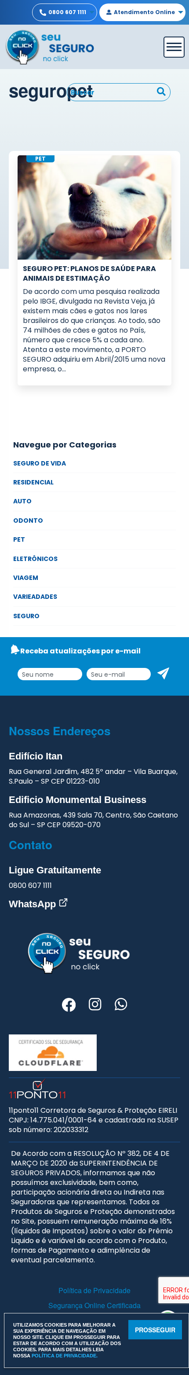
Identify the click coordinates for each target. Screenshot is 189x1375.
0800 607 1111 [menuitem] (67, 12)
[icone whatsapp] (121, 1006)
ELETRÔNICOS (35, 558)
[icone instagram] (95, 1006)
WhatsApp (33, 903)
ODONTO (28, 520)
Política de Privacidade (94, 1290)
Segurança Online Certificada (94, 1305)
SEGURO (26, 616)
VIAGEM (25, 577)
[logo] (49, 46)
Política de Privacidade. (65, 1355)
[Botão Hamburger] (174, 47)
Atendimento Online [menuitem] (144, 12)
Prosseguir (155, 1329)
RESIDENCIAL (33, 482)
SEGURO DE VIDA (39, 463)
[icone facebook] (69, 1006)
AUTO (22, 501)
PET (19, 539)
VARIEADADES (35, 596)
